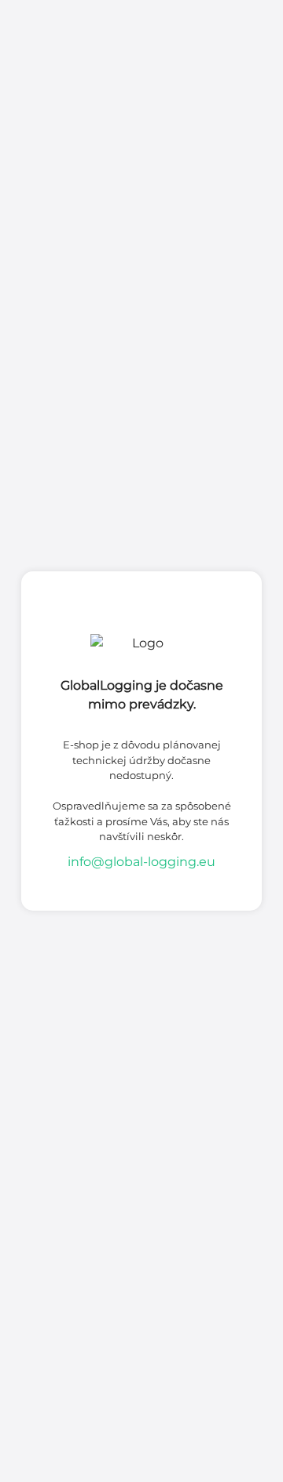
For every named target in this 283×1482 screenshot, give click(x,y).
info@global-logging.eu (141, 861)
